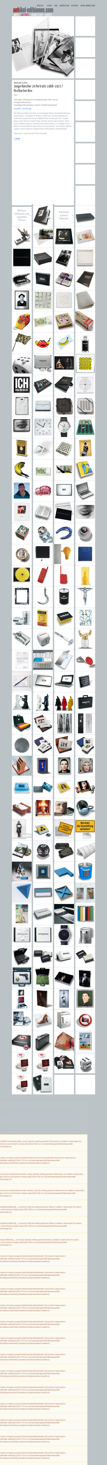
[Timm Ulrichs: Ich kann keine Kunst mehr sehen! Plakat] (22, 838)
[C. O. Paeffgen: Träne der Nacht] (43, 563)
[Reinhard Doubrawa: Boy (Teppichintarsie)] (22, 499)
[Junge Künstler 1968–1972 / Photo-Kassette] (43, 224)
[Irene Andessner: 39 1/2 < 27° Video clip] (22, 1028)
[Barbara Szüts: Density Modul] (85, 563)
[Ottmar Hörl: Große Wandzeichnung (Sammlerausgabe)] (43, 944)
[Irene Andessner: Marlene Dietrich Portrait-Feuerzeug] (85, 986)
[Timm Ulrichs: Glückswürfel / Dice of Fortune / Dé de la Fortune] (85, 1071)
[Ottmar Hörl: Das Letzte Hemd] (22, 414)
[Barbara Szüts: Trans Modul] (64, 584)
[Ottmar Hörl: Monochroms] (85, 922)
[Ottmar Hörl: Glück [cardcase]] (22, 287)
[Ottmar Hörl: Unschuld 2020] (85, 351)
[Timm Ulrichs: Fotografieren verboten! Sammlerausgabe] (64, 1071)
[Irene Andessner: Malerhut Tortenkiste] (43, 817)
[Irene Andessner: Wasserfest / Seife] (22, 795)
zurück (17, 138)
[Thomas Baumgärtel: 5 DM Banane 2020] (43, 330)
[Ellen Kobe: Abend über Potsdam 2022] (43, 245)
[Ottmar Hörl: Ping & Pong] (43, 372)
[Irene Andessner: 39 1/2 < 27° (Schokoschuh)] (43, 1028)
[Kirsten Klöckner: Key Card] (22, 647)
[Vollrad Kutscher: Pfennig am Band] (43, 774)
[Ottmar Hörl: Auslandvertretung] (22, 732)
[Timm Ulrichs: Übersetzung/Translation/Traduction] (85, 287)
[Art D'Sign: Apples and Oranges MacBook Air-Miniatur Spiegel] (85, 499)
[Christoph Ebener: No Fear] (43, 1071)
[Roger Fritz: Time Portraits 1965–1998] (64, 393)
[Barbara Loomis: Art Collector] (64, 605)
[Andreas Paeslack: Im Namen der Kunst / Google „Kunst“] (64, 668)
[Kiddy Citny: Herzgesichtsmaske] (22, 330)
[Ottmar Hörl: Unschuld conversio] (64, 965)
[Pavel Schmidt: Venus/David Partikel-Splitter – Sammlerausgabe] (22, 922)
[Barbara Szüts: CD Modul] (22, 584)
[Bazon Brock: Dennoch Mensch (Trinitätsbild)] (85, 457)
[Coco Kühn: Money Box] (22, 626)
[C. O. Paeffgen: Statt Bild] (22, 605)
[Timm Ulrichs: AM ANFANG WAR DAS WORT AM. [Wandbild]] (22, 266)
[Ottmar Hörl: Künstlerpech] (85, 944)
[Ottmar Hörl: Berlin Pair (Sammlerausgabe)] (22, 711)
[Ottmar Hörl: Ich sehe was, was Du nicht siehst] (85, 690)
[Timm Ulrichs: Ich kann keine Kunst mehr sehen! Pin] (43, 838)
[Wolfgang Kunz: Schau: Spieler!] (64, 266)
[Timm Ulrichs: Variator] (85, 372)
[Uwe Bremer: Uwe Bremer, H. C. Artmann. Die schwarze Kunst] (43, 266)
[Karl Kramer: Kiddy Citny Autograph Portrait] (22, 308)
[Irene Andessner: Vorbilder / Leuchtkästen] (64, 774)
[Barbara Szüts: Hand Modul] (43, 584)
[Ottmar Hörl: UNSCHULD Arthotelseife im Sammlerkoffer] (22, 965)
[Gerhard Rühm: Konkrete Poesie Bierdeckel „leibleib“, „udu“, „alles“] (85, 414)
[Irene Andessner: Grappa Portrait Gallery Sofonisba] (85, 1007)
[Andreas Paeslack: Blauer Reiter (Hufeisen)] (64, 541)
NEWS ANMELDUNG (88, 6)
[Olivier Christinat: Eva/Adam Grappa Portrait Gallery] (64, 732)
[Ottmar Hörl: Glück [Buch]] (43, 287)
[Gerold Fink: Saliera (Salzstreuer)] (85, 647)
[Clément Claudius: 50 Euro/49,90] (85, 245)
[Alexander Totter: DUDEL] (43, 626)
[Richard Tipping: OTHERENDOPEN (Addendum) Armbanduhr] (64, 435)
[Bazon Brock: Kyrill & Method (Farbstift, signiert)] (22, 690)
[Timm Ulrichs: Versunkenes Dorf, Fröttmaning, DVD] (22, 859)
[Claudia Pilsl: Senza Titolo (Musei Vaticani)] (43, 753)
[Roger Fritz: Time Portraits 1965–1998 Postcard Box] (43, 393)
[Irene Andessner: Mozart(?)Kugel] (85, 541)
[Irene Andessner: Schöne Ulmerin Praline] (22, 541)
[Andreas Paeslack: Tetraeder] (22, 901)
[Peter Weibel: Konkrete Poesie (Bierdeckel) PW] (64, 308)
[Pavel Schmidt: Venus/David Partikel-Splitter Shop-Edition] (85, 901)
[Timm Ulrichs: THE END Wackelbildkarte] (85, 520)
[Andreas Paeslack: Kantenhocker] (64, 880)
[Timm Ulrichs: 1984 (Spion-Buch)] (22, 457)
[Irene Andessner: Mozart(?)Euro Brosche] (22, 563)
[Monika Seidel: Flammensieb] (22, 753)
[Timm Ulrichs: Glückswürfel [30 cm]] (22, 372)
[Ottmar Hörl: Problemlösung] (64, 922)
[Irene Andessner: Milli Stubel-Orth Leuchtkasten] (85, 774)
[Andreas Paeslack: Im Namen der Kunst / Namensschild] (43, 901)
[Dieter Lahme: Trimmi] (85, 605)
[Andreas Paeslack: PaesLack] (85, 880)
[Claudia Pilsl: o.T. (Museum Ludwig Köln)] (43, 732)
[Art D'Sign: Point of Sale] (85, 668)
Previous (14, 47)
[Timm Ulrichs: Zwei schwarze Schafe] (85, 435)
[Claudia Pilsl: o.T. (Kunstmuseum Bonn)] (85, 753)
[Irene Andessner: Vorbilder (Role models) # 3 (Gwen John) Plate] (43, 1007)
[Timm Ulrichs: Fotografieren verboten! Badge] (85, 1028)
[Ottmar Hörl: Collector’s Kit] (85, 711)
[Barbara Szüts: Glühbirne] (64, 563)
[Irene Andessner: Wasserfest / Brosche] (43, 795)
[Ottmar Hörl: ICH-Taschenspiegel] (43, 690)
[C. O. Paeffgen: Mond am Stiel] (43, 605)
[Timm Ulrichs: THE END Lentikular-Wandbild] (22, 435)
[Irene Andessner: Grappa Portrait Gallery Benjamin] (64, 1007)
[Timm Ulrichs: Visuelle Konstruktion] (43, 308)
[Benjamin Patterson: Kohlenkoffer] (43, 1049)
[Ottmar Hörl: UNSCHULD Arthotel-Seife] (43, 965)
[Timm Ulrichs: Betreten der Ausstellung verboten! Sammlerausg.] (85, 838)
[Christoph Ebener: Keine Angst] (22, 1092)
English (40, 6)
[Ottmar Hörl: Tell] (22, 986)
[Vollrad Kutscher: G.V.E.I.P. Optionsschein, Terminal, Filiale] (22, 774)
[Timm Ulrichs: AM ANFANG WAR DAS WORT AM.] (64, 520)
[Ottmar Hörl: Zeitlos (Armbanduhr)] (64, 944)
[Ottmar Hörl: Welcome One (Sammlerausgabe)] (64, 711)
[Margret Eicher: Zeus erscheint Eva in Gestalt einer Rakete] (85, 330)
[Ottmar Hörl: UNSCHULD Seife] (85, 965)
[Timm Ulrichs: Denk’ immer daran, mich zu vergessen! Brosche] (64, 859)
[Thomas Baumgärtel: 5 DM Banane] (43, 478)
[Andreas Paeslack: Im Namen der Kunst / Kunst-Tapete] (85, 859)
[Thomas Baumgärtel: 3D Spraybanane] (22, 478)
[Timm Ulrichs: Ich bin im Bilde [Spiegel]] (22, 393)
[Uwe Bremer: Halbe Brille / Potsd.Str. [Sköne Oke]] (64, 245)
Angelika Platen (20, 83)
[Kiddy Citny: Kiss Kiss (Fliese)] (85, 626)
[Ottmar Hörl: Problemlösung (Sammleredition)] (43, 922)
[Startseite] (33, 9)
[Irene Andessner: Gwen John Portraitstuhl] (22, 1007)
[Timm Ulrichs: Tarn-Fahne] (22, 351)
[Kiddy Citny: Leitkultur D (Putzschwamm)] (64, 626)
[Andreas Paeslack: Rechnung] (22, 668)
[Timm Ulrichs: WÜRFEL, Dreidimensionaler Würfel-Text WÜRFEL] (43, 859)
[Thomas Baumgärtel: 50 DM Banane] (64, 478)
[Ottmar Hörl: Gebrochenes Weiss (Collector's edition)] (22, 944)
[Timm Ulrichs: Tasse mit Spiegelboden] (85, 817)
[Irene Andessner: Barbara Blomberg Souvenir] (85, 795)
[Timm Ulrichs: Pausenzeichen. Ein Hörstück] (85, 393)
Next (71, 47)
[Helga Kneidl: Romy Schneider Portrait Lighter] (64, 986)
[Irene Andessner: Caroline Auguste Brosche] (64, 795)
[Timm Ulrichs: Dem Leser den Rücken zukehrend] (85, 224)
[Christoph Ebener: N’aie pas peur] (22, 1071)
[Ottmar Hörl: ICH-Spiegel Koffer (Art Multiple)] (64, 690)
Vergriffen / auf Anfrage (22, 109)
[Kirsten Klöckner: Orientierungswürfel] (43, 647)
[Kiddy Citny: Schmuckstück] (64, 330)
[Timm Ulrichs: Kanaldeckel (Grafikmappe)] (85, 266)
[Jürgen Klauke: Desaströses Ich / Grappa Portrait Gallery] (85, 732)
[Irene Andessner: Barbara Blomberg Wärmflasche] (22, 817)
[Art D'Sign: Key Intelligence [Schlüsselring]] (22, 245)
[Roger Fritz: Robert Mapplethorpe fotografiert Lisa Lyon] (64, 372)
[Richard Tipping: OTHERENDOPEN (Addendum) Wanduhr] (43, 435)
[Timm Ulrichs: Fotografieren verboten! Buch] (22, 1049)
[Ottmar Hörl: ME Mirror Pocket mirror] (64, 499)
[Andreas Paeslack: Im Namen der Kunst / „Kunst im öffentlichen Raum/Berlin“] (43, 668)
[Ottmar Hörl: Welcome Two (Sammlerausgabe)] (43, 711)
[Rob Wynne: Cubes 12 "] (64, 1049)
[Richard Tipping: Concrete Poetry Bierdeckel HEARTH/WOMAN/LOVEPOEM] (64, 457)
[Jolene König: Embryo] (43, 499)
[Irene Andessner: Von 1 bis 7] (64, 1028)
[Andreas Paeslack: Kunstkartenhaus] (22, 880)
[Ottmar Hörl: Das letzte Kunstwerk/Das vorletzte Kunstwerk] (43, 414)
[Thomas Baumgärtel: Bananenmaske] (64, 351)
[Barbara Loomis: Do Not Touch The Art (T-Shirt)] (43, 1092)
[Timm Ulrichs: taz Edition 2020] (85, 308)
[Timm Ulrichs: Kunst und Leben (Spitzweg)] (22, 520)
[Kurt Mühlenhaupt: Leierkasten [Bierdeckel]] (64, 287)
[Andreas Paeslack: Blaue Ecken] (64, 901)
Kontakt (74, 6)
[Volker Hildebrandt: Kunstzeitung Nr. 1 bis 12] (85, 1049)
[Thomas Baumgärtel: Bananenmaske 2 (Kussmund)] (43, 351)
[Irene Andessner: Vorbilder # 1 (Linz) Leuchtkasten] (64, 817)
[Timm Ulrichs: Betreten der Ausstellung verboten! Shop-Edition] (64, 838)
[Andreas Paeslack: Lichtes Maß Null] (43, 880)
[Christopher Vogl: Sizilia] (85, 584)
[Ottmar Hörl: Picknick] (43, 986)
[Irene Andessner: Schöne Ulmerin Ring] (43, 541)
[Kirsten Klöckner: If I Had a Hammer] (64, 647)
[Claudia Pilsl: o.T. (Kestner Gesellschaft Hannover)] (64, 753)
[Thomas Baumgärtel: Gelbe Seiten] (85, 478)
